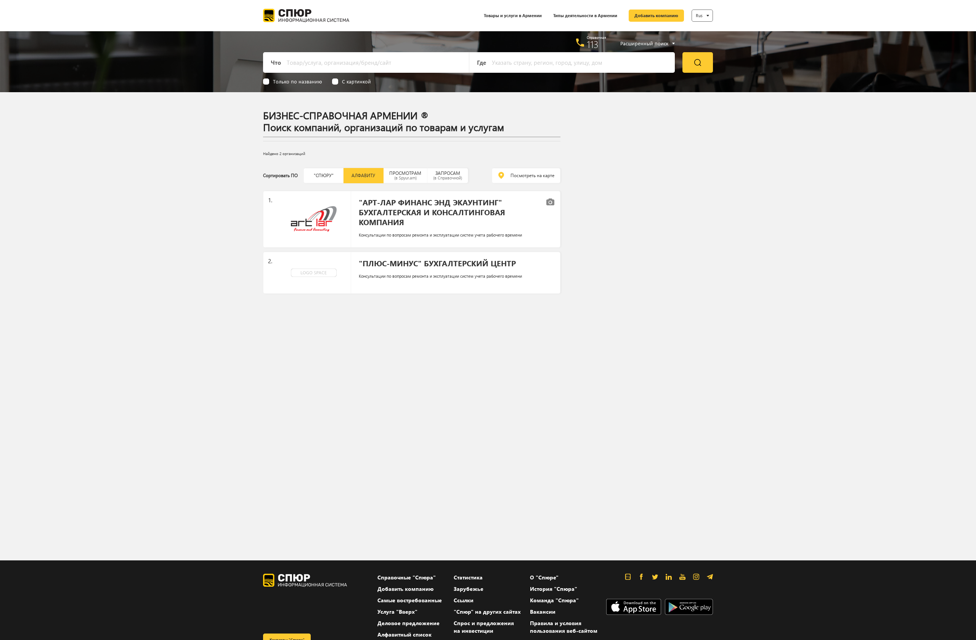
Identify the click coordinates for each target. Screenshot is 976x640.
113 (593, 44)
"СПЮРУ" (324, 175)
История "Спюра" (553, 588)
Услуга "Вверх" (397, 611)
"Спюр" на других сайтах (487, 611)
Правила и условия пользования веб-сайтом (563, 626)
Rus (699, 15)
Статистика (468, 577)
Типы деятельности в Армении (585, 15)
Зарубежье (468, 588)
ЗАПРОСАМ (447, 175)
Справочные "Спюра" (406, 577)
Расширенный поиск (644, 43)
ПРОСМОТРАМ (405, 175)
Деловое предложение (408, 623)
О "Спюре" (544, 577)
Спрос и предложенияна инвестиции (484, 626)
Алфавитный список (404, 634)
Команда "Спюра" (554, 600)
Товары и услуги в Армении (513, 15)
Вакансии (542, 611)
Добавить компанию (656, 15)
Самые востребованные (409, 600)
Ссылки (464, 600)
